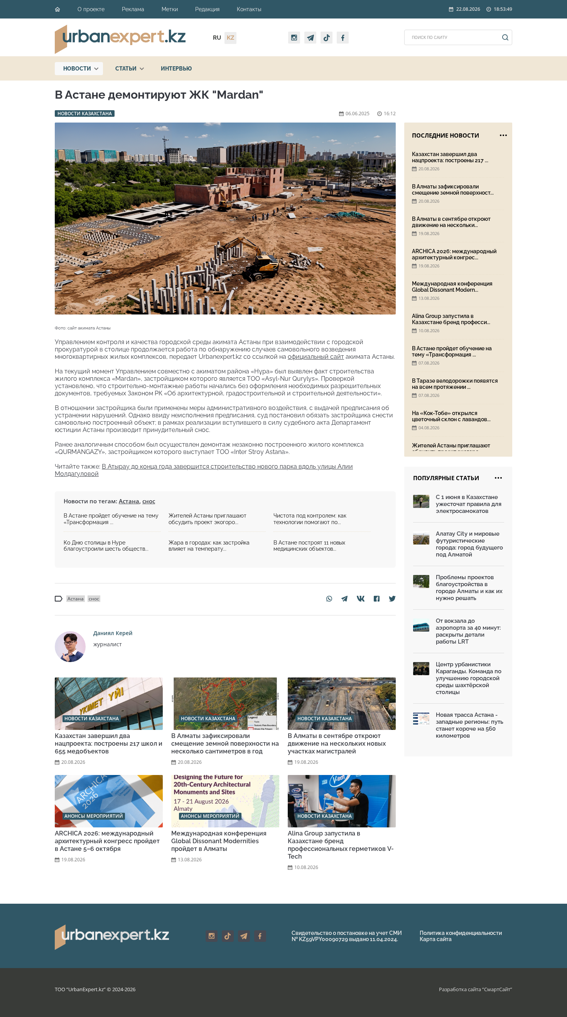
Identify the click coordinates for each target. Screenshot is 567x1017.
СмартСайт (497, 989)
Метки (170, 9)
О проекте (91, 9)
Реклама (133, 9)
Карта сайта (436, 939)
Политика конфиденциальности (461, 933)
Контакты (249, 9)
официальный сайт (316, 356)
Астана (129, 501)
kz (230, 37)
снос (148, 501)
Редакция (207, 9)
